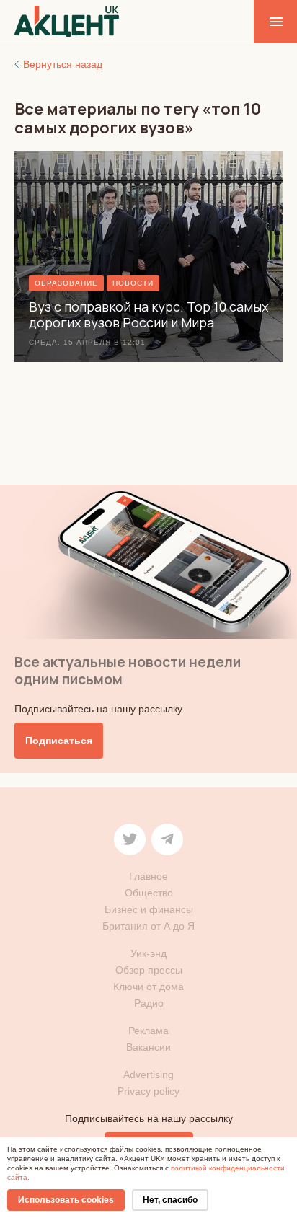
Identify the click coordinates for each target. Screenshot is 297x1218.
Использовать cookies (66, 1200)
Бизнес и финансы (149, 909)
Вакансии (148, 1047)
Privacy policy (148, 1091)
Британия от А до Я (148, 926)
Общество (149, 893)
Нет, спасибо (170, 1200)
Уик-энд (148, 953)
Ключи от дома (148, 986)
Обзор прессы (148, 970)
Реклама (148, 1030)
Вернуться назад (62, 64)
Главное (148, 876)
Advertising (148, 1074)
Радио (149, 1003)
